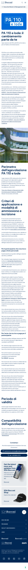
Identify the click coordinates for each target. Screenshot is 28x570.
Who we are (5, 520)
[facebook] (3, 558)
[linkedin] (14, 558)
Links (3, 532)
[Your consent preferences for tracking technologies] (25, 567)
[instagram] (24, 558)
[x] (8, 558)
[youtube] (19, 558)
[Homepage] (8, 512)
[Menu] (25, 3)
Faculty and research (8, 528)
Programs (4, 524)
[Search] (22, 3)
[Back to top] (24, 512)
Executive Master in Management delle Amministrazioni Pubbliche (12, 10)
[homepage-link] (6, 2)
